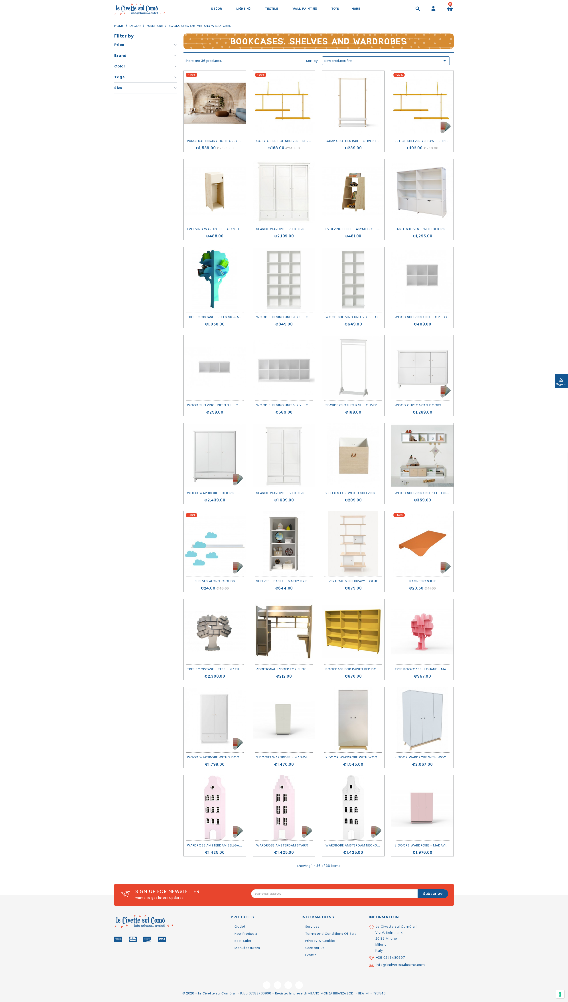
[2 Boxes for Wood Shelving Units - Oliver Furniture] (353, 455)
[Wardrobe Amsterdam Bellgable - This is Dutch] (215, 807)
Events (311, 955)
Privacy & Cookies (320, 941)
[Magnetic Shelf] (422, 543)
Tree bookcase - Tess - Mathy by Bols (221, 669)
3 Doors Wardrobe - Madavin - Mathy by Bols (436, 845)
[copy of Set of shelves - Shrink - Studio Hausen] (284, 103)
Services (312, 926)
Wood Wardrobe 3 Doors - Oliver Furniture (227, 493)
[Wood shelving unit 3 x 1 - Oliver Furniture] (215, 367)
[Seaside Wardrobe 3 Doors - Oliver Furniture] (284, 191)
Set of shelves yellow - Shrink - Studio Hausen (437, 141)
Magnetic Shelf (422, 581)
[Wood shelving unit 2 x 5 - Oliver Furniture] (353, 279)
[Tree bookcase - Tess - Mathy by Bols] (215, 631)
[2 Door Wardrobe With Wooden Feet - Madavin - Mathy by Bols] (353, 719)
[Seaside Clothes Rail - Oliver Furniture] (353, 367)
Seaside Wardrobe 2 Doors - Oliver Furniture (296, 493)
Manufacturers (247, 948)
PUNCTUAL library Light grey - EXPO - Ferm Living (230, 141)
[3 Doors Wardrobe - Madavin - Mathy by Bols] (422, 807)
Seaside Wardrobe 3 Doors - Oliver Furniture (296, 229)
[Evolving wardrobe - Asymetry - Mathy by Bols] (215, 191)
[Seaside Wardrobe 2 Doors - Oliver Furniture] (284, 455)
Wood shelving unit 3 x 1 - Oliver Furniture (225, 405)
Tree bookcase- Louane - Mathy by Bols (431, 669)
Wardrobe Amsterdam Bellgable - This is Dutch (229, 845)
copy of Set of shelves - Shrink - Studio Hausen (299, 141)
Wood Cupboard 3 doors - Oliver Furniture (434, 405)
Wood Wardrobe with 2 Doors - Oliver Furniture (231, 757)
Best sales (243, 941)
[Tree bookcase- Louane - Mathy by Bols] (422, 631)
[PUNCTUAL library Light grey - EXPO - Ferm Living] (215, 103)
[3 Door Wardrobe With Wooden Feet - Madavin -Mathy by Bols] (422, 719)
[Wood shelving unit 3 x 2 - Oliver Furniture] (422, 279)
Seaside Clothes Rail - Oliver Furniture (360, 405)
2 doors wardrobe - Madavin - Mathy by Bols (298, 757)
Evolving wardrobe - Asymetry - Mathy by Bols (230, 229)
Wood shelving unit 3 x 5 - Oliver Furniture (295, 317)
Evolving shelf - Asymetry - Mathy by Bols (364, 229)
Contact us (315, 948)
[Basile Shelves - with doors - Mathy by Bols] (422, 191)
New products (246, 933)
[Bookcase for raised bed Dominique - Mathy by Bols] (353, 631)
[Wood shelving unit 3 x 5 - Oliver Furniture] (284, 279)
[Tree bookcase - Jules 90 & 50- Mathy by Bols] (215, 279)
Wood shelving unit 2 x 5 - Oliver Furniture (364, 317)
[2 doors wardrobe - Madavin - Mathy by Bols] (284, 719)
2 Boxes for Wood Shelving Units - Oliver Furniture (372, 493)
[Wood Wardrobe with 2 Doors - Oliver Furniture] (215, 719)
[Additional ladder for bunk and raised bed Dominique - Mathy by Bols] (284, 631)
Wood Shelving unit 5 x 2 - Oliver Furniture (295, 405)
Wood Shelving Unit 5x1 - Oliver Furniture (432, 493)
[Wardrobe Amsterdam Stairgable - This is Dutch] (284, 807)
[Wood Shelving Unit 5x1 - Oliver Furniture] (422, 455)
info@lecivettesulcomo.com (400, 965)
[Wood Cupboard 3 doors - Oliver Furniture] (422, 367)
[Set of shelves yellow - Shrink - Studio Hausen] (422, 103)
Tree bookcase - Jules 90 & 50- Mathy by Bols (228, 317)
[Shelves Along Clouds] (215, 543)
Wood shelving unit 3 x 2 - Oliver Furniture (434, 317)
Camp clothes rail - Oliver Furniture (358, 141)
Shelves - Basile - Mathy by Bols (285, 581)
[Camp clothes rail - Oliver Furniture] (353, 103)
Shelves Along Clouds (215, 581)
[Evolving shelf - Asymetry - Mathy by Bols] (353, 191)
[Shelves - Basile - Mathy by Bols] (284, 543)
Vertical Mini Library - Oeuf (353, 581)
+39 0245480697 (390, 957)
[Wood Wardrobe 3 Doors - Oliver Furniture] (215, 455)
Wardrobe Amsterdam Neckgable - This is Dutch (368, 845)
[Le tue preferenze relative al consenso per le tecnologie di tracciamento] (560, 994)
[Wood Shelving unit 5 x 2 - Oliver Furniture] (284, 367)
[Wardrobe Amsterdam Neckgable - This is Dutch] (353, 807)
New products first (385, 60)
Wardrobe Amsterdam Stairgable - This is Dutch (300, 845)
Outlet (240, 926)
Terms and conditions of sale (331, 933)
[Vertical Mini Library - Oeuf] (353, 543)
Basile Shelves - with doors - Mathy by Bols (435, 229)
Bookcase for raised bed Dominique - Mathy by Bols (372, 669)
